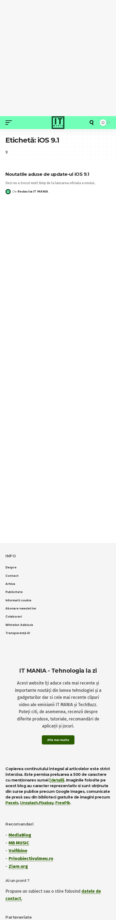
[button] (10, 122)
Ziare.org (18, 866)
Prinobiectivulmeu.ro (31, 858)
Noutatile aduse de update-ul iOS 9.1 (47, 174)
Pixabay (46, 802)
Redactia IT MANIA (33, 191)
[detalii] (56, 780)
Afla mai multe (58, 740)
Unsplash (29, 802)
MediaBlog (20, 835)
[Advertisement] (58, 58)
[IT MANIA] (58, 122)
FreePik (62, 802)
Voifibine (18, 851)
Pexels (11, 802)
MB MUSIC (19, 843)
